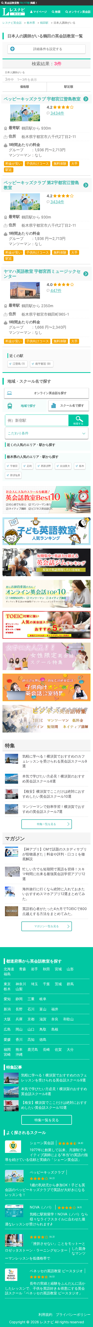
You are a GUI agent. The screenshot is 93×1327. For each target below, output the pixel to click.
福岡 (7, 1049)
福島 (7, 974)
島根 (54, 1029)
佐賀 (58, 1049)
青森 (22, 969)
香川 (19, 1039)
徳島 (42, 1039)
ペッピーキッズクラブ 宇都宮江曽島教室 (42, 98)
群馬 (70, 984)
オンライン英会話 (80, 11)
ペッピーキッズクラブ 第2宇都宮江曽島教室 (41, 185)
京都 (31, 1019)
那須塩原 (15, 475)
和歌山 (68, 1019)
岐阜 (42, 999)
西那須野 (46, 465)
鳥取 (42, 1029)
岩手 (34, 969)
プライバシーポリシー (73, 1314)
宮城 (58, 969)
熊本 (19, 1049)
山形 (70, 969)
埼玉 (34, 984)
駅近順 (68, 86)
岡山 (19, 1029)
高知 (31, 1039)
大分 (70, 1049)
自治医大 (65, 465)
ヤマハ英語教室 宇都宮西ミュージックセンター (42, 274)
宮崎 (7, 1054)
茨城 (58, 984)
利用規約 (45, 1314)
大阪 (7, 1019)
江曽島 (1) (19, 363)
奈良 (54, 1019)
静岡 (19, 999)
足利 (29, 465)
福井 (54, 1009)
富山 (42, 1009)
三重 (31, 999)
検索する (78, 423)
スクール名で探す (72, 405)
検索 (58, 11)
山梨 (19, 989)
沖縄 (19, 1054)
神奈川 (21, 984)
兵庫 (19, 1019)
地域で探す (28, 406)
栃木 (81, 465)
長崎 (46, 1049)
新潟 (7, 1009)
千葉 (46, 984)
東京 (7, 984)
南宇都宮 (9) (43, 363)
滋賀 (42, 1019)
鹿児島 (33, 1049)
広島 (7, 1029)
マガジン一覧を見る (46, 926)
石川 (31, 1009)
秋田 (46, 969)
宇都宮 (14, 465)
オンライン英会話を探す (50, 393)
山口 (31, 1029)
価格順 (24, 86)
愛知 (7, 999)
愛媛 (7, 1039)
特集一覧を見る (46, 824)
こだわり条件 (18, 433)
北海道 (9, 969)
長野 (19, 1009)
